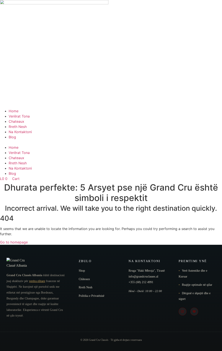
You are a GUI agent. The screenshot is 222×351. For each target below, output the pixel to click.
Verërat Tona (19, 116)
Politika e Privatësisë (91, 295)
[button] (111, 142)
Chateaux (16, 121)
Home (13, 111)
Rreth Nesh (18, 126)
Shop (82, 270)
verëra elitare (37, 281)
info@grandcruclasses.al (143, 276)
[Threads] (194, 311)
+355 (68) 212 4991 (141, 282)
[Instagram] (182, 311)
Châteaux (84, 279)
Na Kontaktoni (20, 132)
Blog (12, 137)
